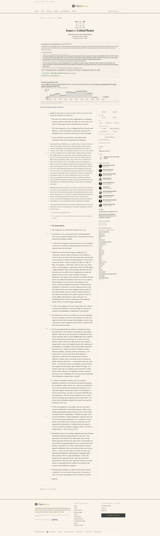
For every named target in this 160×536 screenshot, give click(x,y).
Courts (49, 11)
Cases (37, 11)
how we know (72, 73)
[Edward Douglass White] (100, 175)
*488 (47, 152)
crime (100, 248)
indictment (101, 264)
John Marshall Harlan (108, 195)
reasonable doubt (67, 443)
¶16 (51, 315)
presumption (102, 272)
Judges (56, 11)
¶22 (51, 478)
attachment (102, 236)
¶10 (51, 225)
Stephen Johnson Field (109, 204)
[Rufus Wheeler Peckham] (100, 201)
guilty (100, 256)
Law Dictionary (78, 510)
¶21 (51, 469)
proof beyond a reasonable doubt (80, 453)
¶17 (51, 329)
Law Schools (77, 516)
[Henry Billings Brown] (100, 183)
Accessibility (51, 531)
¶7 (51, 204)
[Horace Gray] (100, 188)
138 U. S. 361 (79, 265)
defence (101, 250)
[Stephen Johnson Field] (100, 205)
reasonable (102, 276)
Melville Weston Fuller (109, 165)
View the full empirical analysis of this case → (52, 107)
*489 (47, 233)
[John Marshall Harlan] (100, 196)
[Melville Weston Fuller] (100, 166)
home (100, 258)
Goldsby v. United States (67, 67)
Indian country (78, 146)
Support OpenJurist (113, 515)
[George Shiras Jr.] (100, 179)
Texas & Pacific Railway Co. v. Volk (91, 70)
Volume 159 (49, 17)
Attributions (79, 531)
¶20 (51, 433)
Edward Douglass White (109, 174)
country (101, 246)
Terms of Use (88, 531)
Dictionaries (65, 11)
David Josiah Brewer (108, 169)
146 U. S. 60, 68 (83, 267)
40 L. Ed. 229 (80, 26)
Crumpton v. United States (74, 70)
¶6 (51, 187)
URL (101, 122)
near (100, 268)
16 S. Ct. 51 (80, 24)
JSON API (103, 510)
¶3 (51, 128)
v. (84, 262)
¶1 (51, 113)
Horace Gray (106, 187)
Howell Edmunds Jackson (109, 191)
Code (42, 11)
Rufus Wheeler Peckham (109, 200)
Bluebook (117, 122)
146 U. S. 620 (68, 270)
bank (100, 238)
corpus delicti (87, 332)
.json (47, 489)
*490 (47, 328)
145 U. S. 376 (56, 267)
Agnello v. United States (101, 84)
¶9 (51, 215)
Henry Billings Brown (108, 182)
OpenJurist (42, 17)
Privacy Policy (97, 531)
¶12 (51, 233)
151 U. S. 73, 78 (72, 429)
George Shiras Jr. (107, 178)
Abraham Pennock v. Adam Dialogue (56, 70)
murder (100, 266)
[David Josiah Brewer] (100, 170)
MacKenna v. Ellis (78, 67)
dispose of (71, 237)
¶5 (51, 143)
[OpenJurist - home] (80, 6)
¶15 (51, 305)
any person (61, 196)
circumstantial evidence (64, 412)
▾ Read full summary (46, 49)
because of (78, 246)
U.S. (55, 17)
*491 (47, 416)
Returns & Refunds (69, 531)
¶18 (51, 380)
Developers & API (106, 506)
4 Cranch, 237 (74, 262)
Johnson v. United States (67, 60)
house (100, 260)
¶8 (51, 212)
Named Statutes (78, 519)
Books (74, 11)
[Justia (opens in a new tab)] (54, 519)
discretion (101, 252)
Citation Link (108, 122)
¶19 (51, 406)
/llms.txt (103, 508)
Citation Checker (78, 525)
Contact (59, 531)
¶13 (51, 243)
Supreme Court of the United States (80, 34)
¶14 (51, 252)
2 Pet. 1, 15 (83, 427)
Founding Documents (80, 521)
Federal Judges (78, 512)
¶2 (51, 119)
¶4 (51, 137)
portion (101, 270)
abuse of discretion (76, 302)
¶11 (51, 229)
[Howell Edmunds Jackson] (100, 192)
